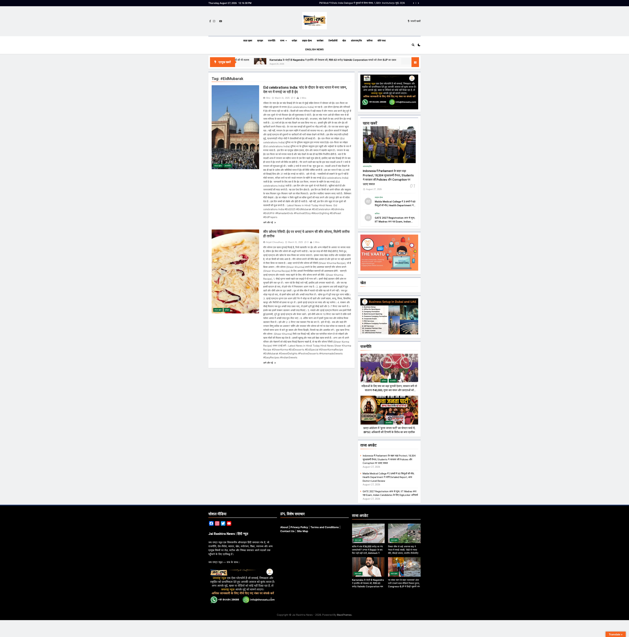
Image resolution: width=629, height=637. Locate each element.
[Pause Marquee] (415, 62)
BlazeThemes (344, 614)
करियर (370, 40)
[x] (217, 21)
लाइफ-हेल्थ (307, 40)
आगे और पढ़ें (268, 222)
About (284, 527)
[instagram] (214, 21)
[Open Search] (413, 45)
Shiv (268, 98)
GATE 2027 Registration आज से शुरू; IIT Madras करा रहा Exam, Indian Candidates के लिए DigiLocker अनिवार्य (395, 221)
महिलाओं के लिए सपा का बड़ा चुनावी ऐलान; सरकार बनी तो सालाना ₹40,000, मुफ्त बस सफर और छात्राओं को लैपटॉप (389, 390)
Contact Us (287, 531)
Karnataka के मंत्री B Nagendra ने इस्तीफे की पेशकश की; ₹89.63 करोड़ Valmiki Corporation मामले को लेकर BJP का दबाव (269, 59)
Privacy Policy (299, 527)
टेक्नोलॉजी (332, 40)
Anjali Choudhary (275, 242)
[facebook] (210, 21)
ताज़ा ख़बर (247, 40)
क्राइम (260, 40)
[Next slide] (418, 3)
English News (314, 49)
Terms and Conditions (324, 527)
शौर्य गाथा (382, 40)
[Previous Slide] (413, 3)
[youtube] (220, 21)
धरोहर (294, 40)
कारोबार (320, 40)
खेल (344, 40)
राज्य (282, 40)
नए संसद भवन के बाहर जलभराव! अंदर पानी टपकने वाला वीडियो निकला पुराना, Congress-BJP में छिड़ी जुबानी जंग (407, 59)
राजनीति (271, 40)
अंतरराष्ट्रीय (356, 40)
